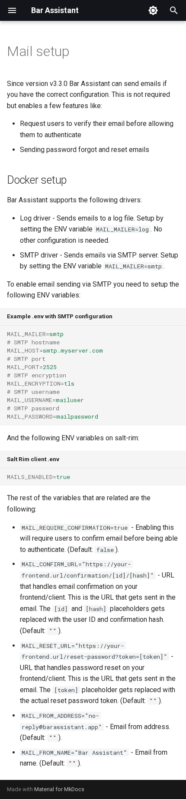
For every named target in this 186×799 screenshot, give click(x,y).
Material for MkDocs (59, 789)
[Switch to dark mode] (153, 10)
